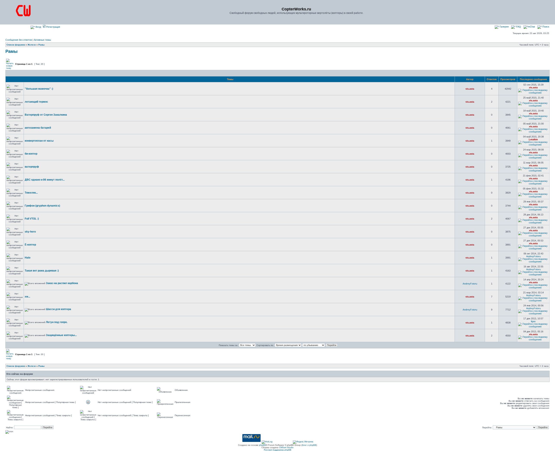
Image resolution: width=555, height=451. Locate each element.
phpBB (262, 445)
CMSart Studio (286, 447)
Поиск (545, 26)
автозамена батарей (38, 127)
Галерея (504, 26)
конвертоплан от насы (39, 140)
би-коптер (31, 153)
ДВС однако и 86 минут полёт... (45, 179)
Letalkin (533, 139)
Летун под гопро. (56, 322)
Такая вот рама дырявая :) (42, 270)
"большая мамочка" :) (39, 88)
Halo (27, 257)
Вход (38, 27)
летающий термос (36, 101)
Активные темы (42, 40)
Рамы (41, 45)
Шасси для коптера (58, 309)
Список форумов (16, 45)
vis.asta (469, 88)
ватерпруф (32, 166)
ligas (533, 321)
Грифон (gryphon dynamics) (42, 205)
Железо (32, 45)
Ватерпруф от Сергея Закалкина (46, 114)
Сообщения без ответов (18, 40)
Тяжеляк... (31, 192)
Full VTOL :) (32, 218)
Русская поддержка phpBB (277, 450)
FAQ (518, 26)
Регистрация (53, 27)
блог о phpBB (309, 445)
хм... (27, 296)
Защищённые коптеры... (61, 335)
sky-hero (30, 231)
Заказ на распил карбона (62, 283)
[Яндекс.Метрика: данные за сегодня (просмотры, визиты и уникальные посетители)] (303, 442)
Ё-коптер (30, 244)
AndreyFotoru (533, 256)
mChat (531, 26)
